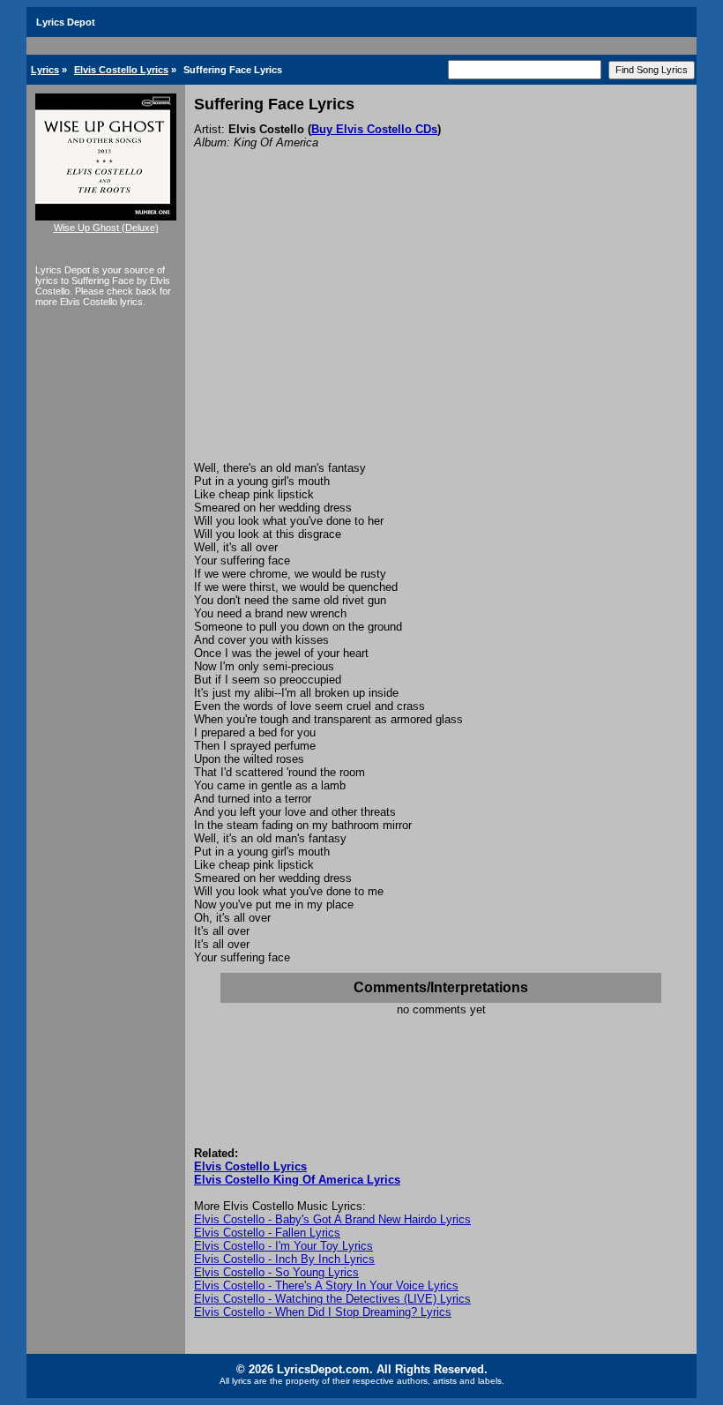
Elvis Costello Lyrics (121, 69)
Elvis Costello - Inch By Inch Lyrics (284, 1259)
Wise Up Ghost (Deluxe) (106, 227)
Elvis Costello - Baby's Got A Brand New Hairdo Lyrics (332, 1219)
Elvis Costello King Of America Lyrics (297, 1179)
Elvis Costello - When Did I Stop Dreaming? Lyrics (322, 1312)
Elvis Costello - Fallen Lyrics (267, 1232)
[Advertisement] (441, 329)
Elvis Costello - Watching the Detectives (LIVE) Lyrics (332, 1298)
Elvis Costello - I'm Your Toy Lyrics (283, 1245)
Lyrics (45, 69)
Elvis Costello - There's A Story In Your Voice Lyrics (326, 1285)
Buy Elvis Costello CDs (374, 129)
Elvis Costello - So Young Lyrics (276, 1272)
